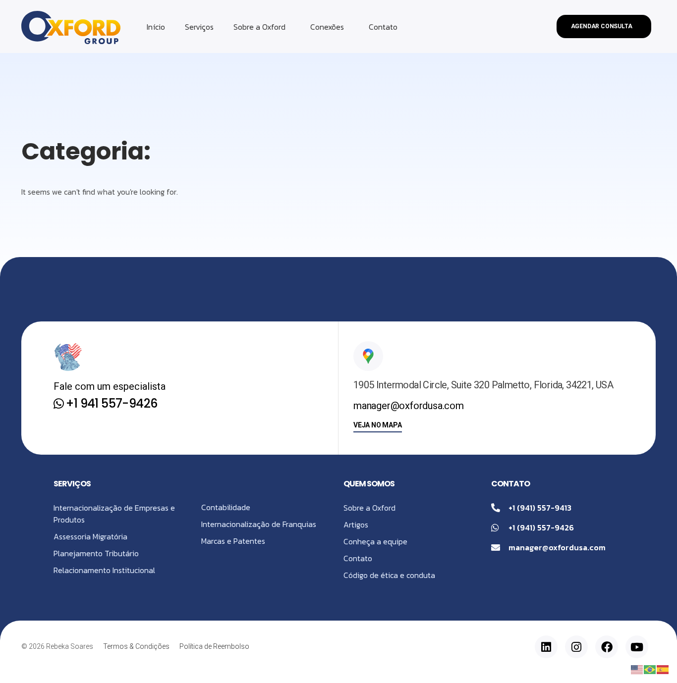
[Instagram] (576, 646)
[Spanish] (663, 669)
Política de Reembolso (214, 646)
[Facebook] (606, 646)
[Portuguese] (650, 669)
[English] (637, 669)
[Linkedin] (546, 646)
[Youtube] (636, 646)
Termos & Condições (136, 646)
